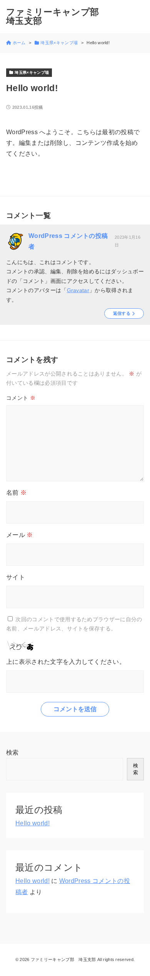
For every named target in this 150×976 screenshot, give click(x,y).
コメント (20, 398)
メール (19, 535)
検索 (12, 752)
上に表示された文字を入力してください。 (65, 661)
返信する (121, 313)
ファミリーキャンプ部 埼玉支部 (57, 16)
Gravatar (78, 290)
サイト (15, 577)
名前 (16, 492)
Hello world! (32, 823)
